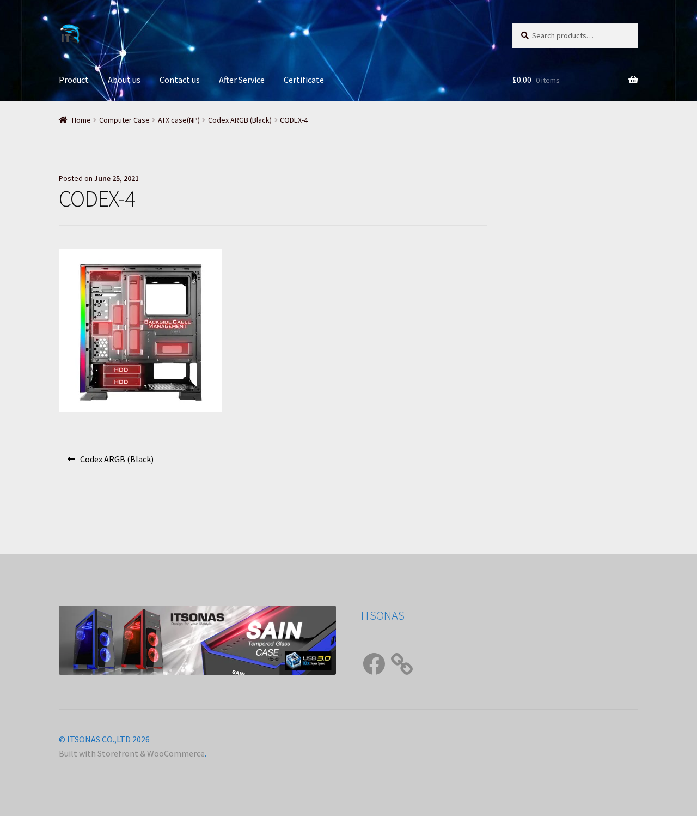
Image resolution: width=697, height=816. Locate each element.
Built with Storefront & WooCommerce (132, 753)
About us (124, 79)
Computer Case (124, 120)
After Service (242, 79)
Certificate (304, 79)
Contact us (180, 79)
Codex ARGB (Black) (240, 120)
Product (74, 79)
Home (81, 120)
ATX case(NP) (179, 120)
